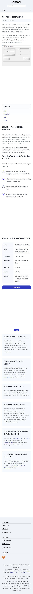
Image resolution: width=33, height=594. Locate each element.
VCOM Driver (18, 438)
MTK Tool (16, 2)
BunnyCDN (26, 572)
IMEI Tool (5, 529)
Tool (5, 111)
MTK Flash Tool (7, 547)
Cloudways (13, 572)
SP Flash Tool (6, 540)
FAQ (5, 117)
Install (5, 120)
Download (7, 114)
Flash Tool (5, 525)
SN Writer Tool (10, 20)
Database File (8, 442)
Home (4, 20)
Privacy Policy (6, 532)
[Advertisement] (16, 84)
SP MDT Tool (6, 544)
